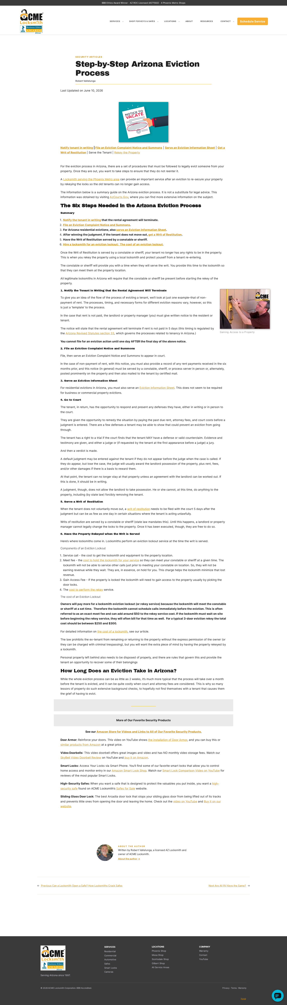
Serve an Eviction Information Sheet (190, 147)
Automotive (110, 959)
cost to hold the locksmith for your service (111, 560)
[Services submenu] (123, 21)
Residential (110, 951)
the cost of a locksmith (112, 631)
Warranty (203, 951)
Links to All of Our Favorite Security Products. (169, 731)
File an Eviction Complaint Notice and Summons (128, 147)
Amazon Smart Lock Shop (129, 770)
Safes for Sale (125, 788)
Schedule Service (252, 21)
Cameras (108, 971)
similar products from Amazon (80, 744)
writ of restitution (138, 509)
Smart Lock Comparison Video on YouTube (191, 770)
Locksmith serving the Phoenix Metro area (91, 179)
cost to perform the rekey (86, 589)
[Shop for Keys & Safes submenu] (157, 21)
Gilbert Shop (158, 963)
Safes (107, 963)
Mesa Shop (157, 955)
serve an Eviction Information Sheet (141, 229)
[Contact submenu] (233, 21)
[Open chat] (278, 996)
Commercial (110, 955)
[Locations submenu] (179, 21)
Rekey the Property (127, 152)
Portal (243, 999)
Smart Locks (110, 967)
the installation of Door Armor (167, 739)
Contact (203, 955)
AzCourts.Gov (119, 197)
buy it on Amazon (136, 757)
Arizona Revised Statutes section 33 (90, 333)
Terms (234, 988)
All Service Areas (160, 967)
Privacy (226, 988)
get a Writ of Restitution (165, 234)
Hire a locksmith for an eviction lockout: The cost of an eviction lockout (113, 244)
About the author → (129, 858)
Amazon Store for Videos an (116, 731)
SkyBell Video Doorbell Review (80, 757)
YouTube (203, 959)
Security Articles (88, 57)
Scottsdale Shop (160, 959)
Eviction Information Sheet (157, 387)
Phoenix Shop (159, 951)
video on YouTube (185, 801)
